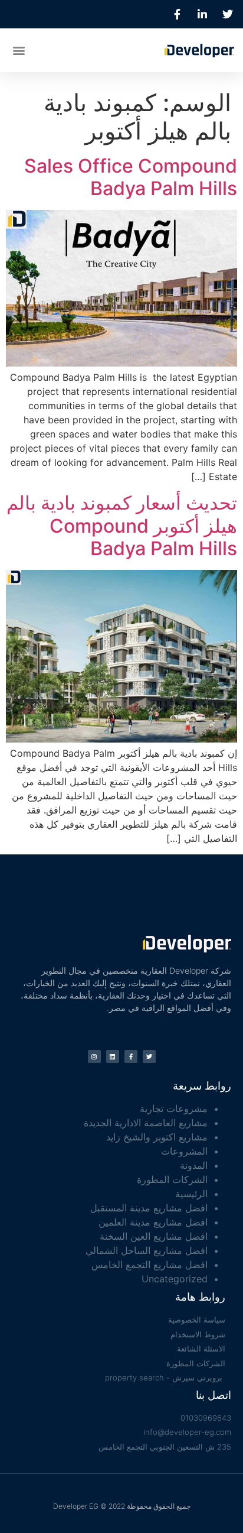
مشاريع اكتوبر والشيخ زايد (157, 1137)
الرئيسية (191, 1194)
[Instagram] (94, 1056)
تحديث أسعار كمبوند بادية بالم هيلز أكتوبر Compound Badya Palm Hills (121, 525)
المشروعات (184, 1151)
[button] (18, 50)
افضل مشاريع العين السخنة (154, 1236)
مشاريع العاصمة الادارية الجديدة (146, 1123)
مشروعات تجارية (174, 1108)
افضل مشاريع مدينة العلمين (153, 1222)
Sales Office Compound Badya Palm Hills (130, 177)
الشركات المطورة (172, 1179)
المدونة (194, 1165)
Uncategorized (175, 1279)
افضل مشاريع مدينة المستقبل (149, 1208)
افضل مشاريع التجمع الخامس (149, 1265)
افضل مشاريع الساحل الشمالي (147, 1250)
